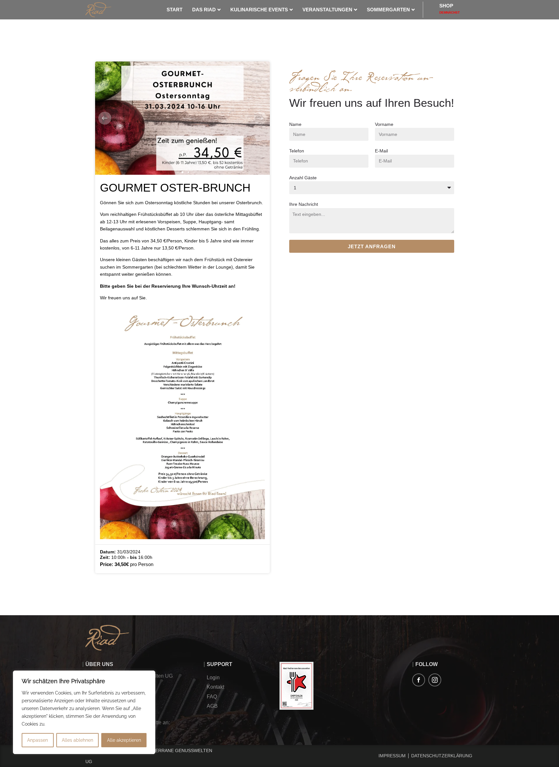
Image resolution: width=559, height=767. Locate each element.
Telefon (296, 150)
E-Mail (381, 150)
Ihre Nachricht (303, 204)
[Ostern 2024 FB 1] (182, 118)
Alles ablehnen (77, 740)
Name (295, 124)
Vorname (384, 124)
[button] (104, 118)
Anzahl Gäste (303, 177)
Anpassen (37, 740)
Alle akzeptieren (124, 740)
